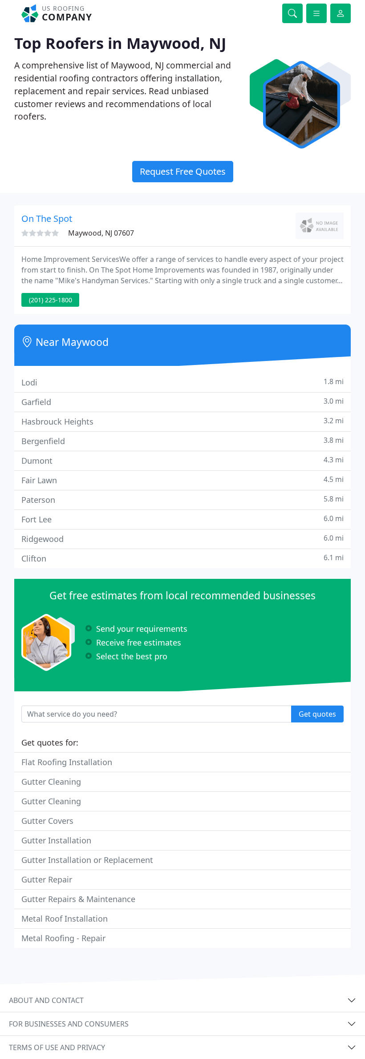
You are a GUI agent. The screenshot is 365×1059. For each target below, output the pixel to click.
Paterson (182, 499)
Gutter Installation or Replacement (87, 859)
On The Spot (46, 219)
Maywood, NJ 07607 (101, 233)
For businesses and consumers (69, 1024)
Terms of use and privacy (57, 1047)
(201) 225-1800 (50, 300)
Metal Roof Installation (64, 918)
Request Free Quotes (183, 171)
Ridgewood (182, 538)
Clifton (182, 558)
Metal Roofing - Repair (63, 938)
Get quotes (317, 714)
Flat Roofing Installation (66, 762)
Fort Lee (182, 519)
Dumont (182, 460)
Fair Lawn (182, 479)
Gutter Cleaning (51, 781)
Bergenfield (182, 440)
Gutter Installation (56, 840)
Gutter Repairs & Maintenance (78, 899)
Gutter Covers (47, 820)
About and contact (46, 1000)
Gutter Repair (46, 879)
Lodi (182, 382)
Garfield (182, 401)
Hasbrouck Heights (182, 421)
